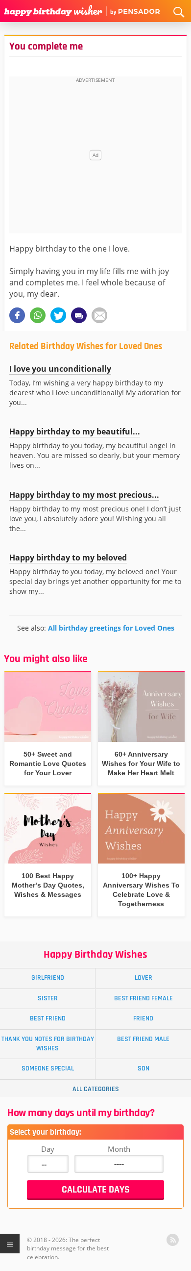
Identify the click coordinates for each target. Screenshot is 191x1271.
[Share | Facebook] (17, 315)
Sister (48, 998)
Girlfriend (47, 977)
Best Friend (48, 1018)
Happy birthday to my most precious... (84, 494)
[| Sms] (79, 315)
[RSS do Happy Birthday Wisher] (173, 1240)
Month (119, 1149)
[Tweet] (58, 315)
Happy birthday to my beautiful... (74, 431)
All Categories (95, 1089)
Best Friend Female (143, 998)
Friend (143, 1018)
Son (143, 1068)
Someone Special (48, 1068)
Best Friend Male (143, 1039)
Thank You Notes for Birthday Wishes (47, 1044)
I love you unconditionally (60, 368)
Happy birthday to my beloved (68, 557)
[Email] (99, 315)
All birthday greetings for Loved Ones (111, 628)
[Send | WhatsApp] (38, 315)
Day (47, 1149)
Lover (143, 977)
